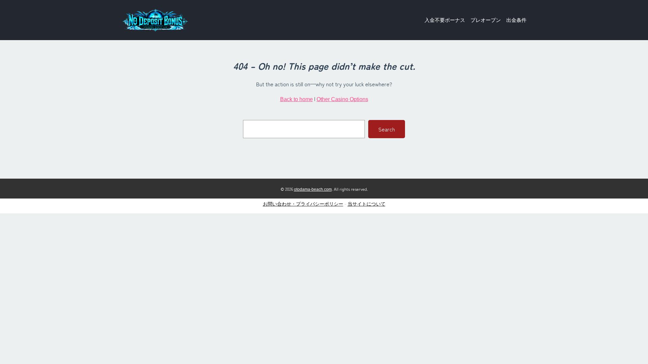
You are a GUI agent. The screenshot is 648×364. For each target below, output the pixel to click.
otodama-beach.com (313, 189)
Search (386, 129)
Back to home (296, 99)
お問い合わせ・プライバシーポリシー (303, 204)
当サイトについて (366, 204)
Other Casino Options (342, 99)
